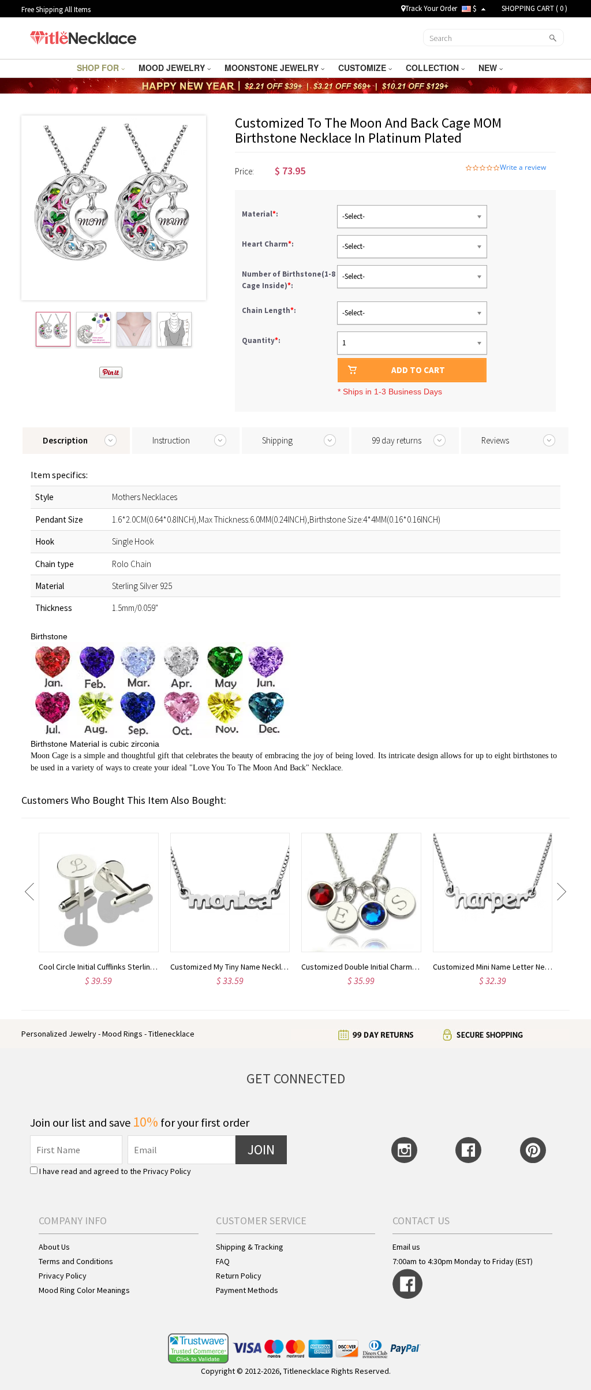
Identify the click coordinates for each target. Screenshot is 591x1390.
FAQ (223, 1261)
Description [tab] (65, 440)
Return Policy (238, 1275)
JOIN (261, 1149)
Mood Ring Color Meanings (84, 1290)
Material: (261, 214)
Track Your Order (431, 8)
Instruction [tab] (171, 440)
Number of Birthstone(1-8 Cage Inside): (288, 279)
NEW (488, 67)
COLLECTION (433, 67)
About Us (54, 1247)
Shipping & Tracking (249, 1247)
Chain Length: (270, 310)
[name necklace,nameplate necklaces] (83, 36)
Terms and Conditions (76, 1261)
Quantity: (261, 340)
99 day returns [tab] (396, 440)
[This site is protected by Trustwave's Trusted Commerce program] (198, 1348)
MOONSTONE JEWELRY (273, 67)
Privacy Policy (167, 1171)
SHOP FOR (99, 67)
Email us (406, 1247)
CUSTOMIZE (363, 67)
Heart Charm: (269, 244)
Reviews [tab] (495, 440)
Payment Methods (247, 1290)
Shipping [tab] (277, 440)
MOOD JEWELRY (173, 67)
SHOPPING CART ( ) (534, 8)
